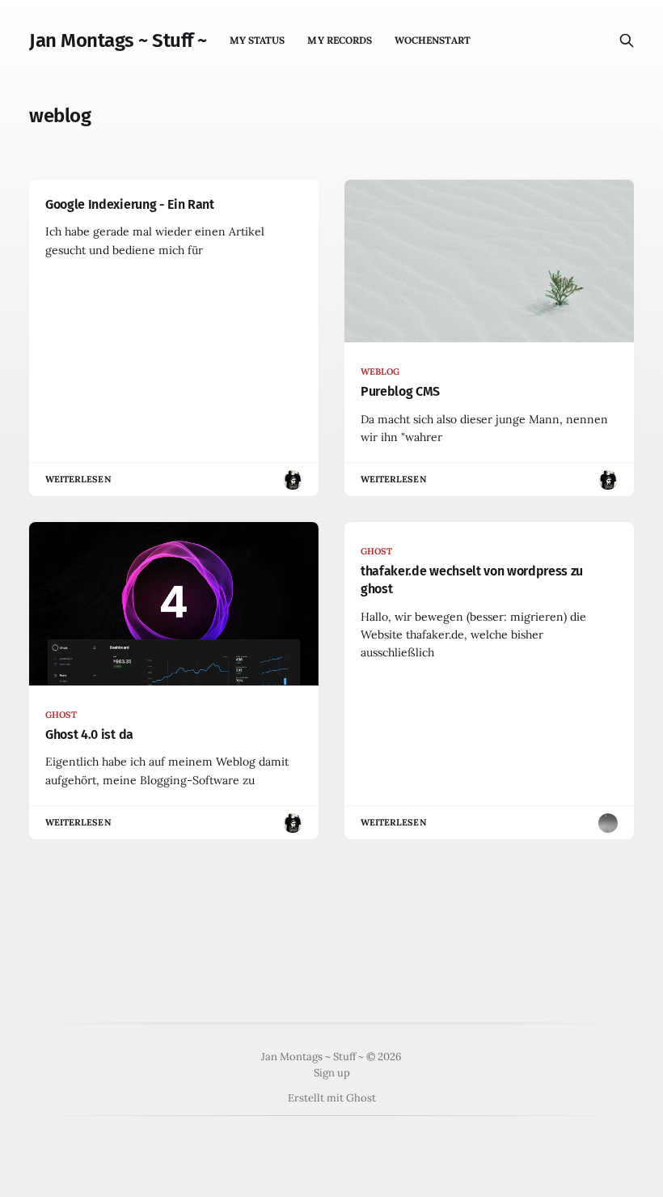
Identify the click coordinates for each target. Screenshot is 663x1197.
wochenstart (433, 40)
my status (257, 40)
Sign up (332, 1073)
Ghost (361, 1098)
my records (339, 40)
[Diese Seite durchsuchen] (626, 40)
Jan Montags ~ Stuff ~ (118, 40)
